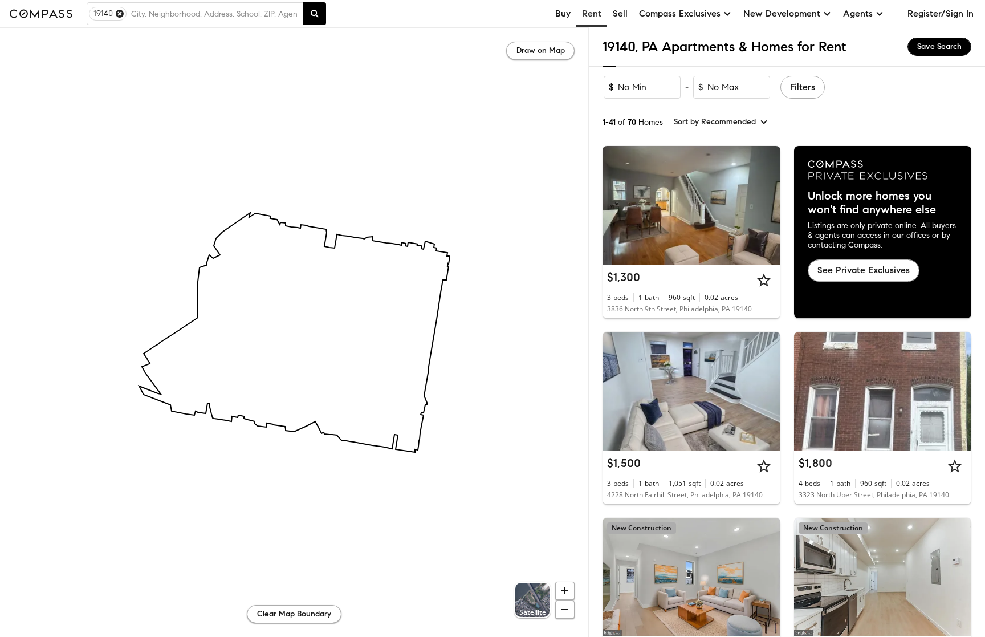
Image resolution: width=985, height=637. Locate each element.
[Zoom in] (565, 591)
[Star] (764, 280)
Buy (563, 13)
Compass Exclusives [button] (680, 13)
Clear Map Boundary (294, 614)
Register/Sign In (940, 13)
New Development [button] (781, 13)
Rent (591, 13)
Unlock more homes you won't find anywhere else (872, 203)
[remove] (119, 13)
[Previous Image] (616, 205)
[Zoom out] (565, 610)
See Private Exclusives (863, 270)
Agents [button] (858, 13)
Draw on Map (540, 50)
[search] (314, 13)
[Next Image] (767, 205)
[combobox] (215, 14)
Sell (620, 13)
